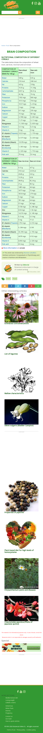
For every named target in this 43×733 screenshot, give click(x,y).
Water (4, 78)
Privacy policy (21, 730)
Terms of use (11, 730)
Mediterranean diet (12, 698)
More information (10, 248)
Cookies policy (31, 730)
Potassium (6, 97)
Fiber (4, 94)
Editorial (26, 265)
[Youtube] (21, 692)
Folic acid (5, 154)
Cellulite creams (11, 702)
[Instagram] (24, 692)
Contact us (9, 716)
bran (8, 279)
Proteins (5, 88)
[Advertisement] (21, 32)
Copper (5, 117)
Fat (3, 84)
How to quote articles (13, 721)
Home (3, 45)
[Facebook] (18, 692)
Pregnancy (9, 713)
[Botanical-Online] (12, 5)
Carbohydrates (7, 91)
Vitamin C (5, 127)
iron (3, 104)
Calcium (5, 114)
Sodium (5, 107)
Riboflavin (6, 139)
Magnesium (6, 110)
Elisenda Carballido (30, 253)
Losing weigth (10, 700)
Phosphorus (6, 101)
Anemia (8, 711)
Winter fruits (9, 708)
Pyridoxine (6, 148)
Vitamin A (5, 130)
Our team (9, 719)
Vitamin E (5, 151)
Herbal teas (9, 706)
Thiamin (14, 133)
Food (7, 45)
